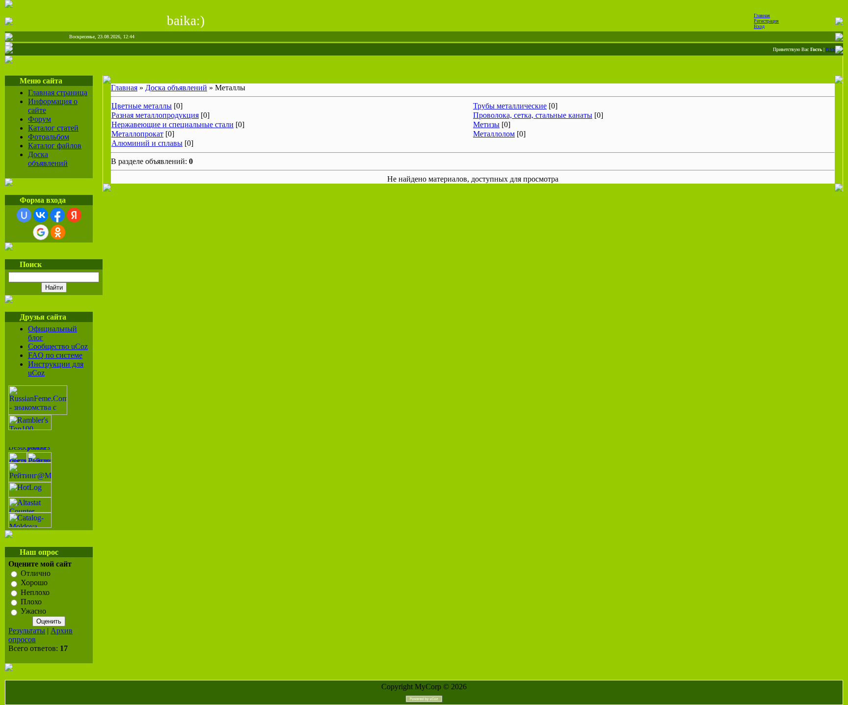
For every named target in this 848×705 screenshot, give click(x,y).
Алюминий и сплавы (147, 143)
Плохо (31, 601)
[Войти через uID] (24, 215)
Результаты (26, 630)
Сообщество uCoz (58, 346)
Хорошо (34, 583)
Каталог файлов (54, 145)
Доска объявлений (48, 158)
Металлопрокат (137, 134)
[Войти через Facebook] (57, 215)
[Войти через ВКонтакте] (40, 215)
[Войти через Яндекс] (74, 215)
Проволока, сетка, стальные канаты (532, 115)
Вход (759, 26)
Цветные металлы (141, 106)
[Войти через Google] (41, 232)
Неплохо (35, 592)
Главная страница (57, 92)
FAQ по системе (55, 355)
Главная (762, 15)
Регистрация (766, 21)
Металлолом (494, 134)
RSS (830, 49)
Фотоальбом (48, 137)
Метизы (486, 124)
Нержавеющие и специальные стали (172, 124)
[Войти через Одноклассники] (58, 232)
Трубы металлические (510, 106)
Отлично (36, 573)
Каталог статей (53, 128)
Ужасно (33, 611)
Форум (39, 119)
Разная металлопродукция (155, 115)
